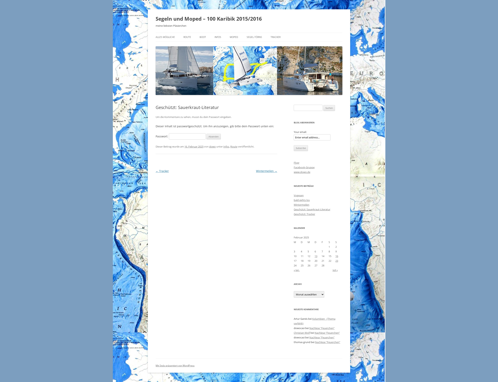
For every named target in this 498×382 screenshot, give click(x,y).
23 (336, 261)
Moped (234, 37)
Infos (218, 37)
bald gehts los (302, 200)
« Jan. (297, 270)
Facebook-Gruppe (304, 167)
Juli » (335, 270)
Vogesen (299, 195)
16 (336, 256)
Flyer (296, 162)
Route (187, 37)
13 (316, 256)
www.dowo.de (302, 172)
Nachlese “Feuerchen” (322, 328)
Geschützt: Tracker (304, 214)
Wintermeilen (266, 171)
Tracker (276, 37)
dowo (212, 146)
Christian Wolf (302, 333)
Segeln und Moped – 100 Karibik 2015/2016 (209, 18)
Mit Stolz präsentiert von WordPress (175, 365)
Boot (203, 37)
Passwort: (162, 136)
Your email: (300, 132)
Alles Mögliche (165, 37)
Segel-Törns (254, 37)
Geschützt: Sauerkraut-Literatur (312, 209)
